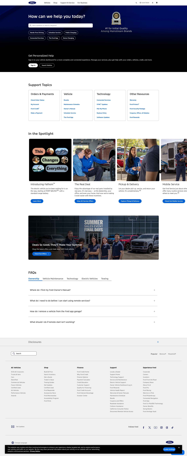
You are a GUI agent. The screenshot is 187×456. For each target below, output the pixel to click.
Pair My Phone (102, 109)
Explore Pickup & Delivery (130, 201)
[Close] (179, 449)
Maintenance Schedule (72, 104)
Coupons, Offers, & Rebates (139, 113)
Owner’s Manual (69, 109)
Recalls (66, 100)
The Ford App (68, 117)
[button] (59, 368)
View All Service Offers (85, 201)
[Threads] (167, 427)
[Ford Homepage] (170, 442)
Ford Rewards (134, 117)
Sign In (33, 65)
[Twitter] (149, 427)
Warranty (133, 100)
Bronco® (163, 354)
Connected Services (104, 100)
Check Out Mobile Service (174, 201)
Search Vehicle (47, 65)
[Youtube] (155, 427)
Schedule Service (70, 113)
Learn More (37, 201)
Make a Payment (36, 113)
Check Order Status (37, 100)
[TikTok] (172, 427)
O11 (58, 190)
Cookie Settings (169, 449)
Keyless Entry (101, 113)
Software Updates (103, 117)
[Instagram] (161, 427)
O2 (140, 190)
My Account (35, 104)
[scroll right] (160, 171)
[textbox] (24, 353)
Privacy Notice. (35, 451)
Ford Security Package (137, 109)
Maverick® (172, 354)
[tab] (35, 279)
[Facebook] (144, 427)
